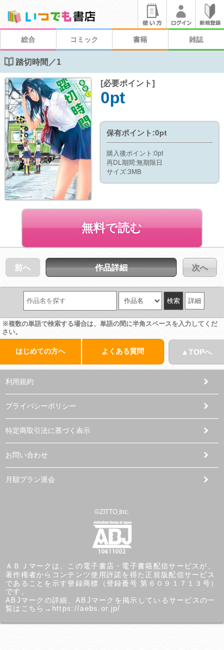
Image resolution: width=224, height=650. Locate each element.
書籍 (140, 39)
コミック (84, 39)
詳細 (194, 301)
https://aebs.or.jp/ (86, 608)
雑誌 (196, 39)
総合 (28, 39)
